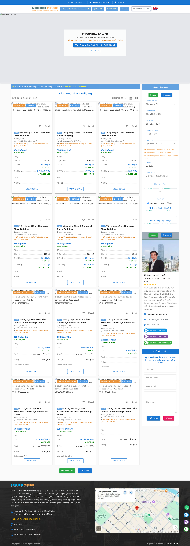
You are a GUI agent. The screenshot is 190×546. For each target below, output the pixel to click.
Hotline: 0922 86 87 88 (76, 2)
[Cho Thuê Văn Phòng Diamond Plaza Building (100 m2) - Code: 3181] (118, 115)
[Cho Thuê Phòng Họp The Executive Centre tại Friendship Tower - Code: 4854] (32, 302)
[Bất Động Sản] (13, 86)
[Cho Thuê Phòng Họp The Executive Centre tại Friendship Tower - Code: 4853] (75, 302)
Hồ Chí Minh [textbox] (151, 134)
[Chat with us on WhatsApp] (186, 531)
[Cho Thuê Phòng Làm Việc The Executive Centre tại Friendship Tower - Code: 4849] (118, 391)
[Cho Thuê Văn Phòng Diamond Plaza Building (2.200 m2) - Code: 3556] (32, 115)
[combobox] (160, 104)
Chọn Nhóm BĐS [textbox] (154, 114)
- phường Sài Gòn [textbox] (154, 144)
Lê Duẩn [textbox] (149, 166)
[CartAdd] (40, 126)
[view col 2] (137, 98)
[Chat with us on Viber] (186, 524)
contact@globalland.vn (101, 2)
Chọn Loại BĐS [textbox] (153, 124)
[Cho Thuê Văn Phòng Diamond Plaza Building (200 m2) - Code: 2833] (75, 209)
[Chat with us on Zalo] (186, 517)
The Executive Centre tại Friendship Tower (118, 322)
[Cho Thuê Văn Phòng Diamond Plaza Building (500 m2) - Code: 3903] (75, 115)
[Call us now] (186, 507)
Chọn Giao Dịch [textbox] (153, 104)
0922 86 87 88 (153, 325)
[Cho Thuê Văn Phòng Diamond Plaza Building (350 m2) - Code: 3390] (32, 209)
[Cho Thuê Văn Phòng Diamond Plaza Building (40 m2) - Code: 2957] (118, 209)
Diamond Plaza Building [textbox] (157, 176)
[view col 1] (130, 98)
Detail (47, 126)
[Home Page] (45, 9)
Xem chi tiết (95, 51)
